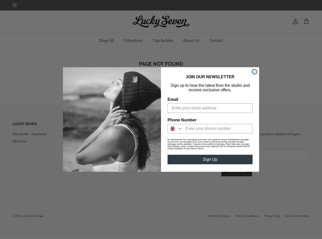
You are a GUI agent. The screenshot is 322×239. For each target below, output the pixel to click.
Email (173, 99)
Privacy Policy (189, 148)
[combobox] (175, 128)
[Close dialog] (254, 71)
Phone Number (182, 120)
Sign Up (210, 159)
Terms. (201, 148)
